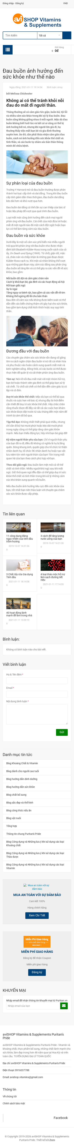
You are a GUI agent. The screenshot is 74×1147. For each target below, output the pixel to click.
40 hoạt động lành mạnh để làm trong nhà (19, 614)
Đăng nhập (8, 3)
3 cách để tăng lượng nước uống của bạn (52, 537)
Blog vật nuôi (13, 818)
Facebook (61, 1118)
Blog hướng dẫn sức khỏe (20, 786)
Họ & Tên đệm (14, 674)
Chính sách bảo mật (14, 1103)
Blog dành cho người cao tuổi (22, 771)
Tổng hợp (11, 826)
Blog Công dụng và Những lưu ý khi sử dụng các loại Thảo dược (35, 855)
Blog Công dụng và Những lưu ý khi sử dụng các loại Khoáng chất (35, 843)
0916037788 (22, 1070)
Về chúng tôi (10, 1096)
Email (9, 687)
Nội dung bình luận (16, 701)
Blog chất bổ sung (16, 794)
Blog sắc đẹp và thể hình (19, 802)
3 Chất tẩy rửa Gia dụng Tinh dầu (19, 575)
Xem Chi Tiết (37, 915)
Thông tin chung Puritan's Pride (23, 833)
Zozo (52, 1140)
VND (65, 3)
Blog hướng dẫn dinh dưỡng (21, 779)
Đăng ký (19, 3)
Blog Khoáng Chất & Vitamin (22, 763)
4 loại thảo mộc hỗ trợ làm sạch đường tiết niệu (53, 577)
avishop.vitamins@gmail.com (26, 1077)
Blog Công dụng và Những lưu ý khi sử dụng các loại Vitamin (35, 866)
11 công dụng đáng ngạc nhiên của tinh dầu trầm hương (19, 538)
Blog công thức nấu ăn (18, 810)
